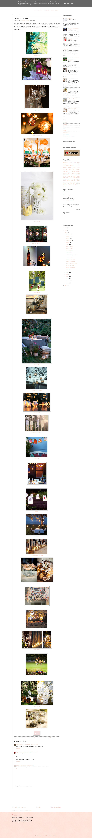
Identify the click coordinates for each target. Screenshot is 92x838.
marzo (67, 278)
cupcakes (34, 737)
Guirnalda (68, 269)
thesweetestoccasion (37, 390)
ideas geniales (48, 737)
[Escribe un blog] (31, 20)
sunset (36, 511)
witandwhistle (36, 268)
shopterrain (37, 110)
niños (78, 180)
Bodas (78, 163)
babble (36, 607)
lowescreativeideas (37, 135)
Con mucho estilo (23, 737)
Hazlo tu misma (71, 176)
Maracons (64, 180)
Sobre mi (65, 124)
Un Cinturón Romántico (73, 98)
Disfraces (65, 173)
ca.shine (37, 485)
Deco (64, 128)
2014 (66, 228)
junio (67, 272)
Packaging (65, 137)
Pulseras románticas (70, 259)
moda (68, 180)
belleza (64, 163)
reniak (36, 315)
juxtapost (36, 536)
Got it (72, 3)
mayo (67, 274)
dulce (73, 173)
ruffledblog (37, 221)
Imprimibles (76, 177)
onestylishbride (37, 730)
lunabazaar (36, 168)
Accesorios (65, 162)
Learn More (66, 3)
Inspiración (65, 132)
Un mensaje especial (70, 261)
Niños (64, 130)
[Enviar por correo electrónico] (30, 20)
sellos (73, 184)
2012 (66, 232)
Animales (70, 162)
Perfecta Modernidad (70, 267)
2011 (66, 285)
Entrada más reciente (19, 807)
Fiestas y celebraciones (68, 136)
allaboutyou (37, 292)
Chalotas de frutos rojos (71, 263)
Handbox (64, 176)
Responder (18, 748)
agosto (67, 242)
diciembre (68, 234)
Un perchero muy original (71, 254)
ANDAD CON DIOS (19, 744)
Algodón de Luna (20, 752)
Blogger (54, 835)
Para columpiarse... (70, 250)
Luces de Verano (69, 246)
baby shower (77, 162)
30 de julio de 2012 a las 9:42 (31, 752)
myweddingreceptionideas (37, 555)
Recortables (70, 183)
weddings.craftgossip (36, 432)
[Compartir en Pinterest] (34, 20)
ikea (37, 81)
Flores (72, 174)
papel (54, 737)
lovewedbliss (37, 583)
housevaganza (37, 649)
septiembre (68, 240)
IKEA (71, 177)
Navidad (73, 180)
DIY (43, 737)
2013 (66, 230)
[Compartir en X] (32, 20)
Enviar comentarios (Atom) (26, 810)
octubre (68, 238)
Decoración (39, 737)
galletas (78, 174)
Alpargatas (70, 18)
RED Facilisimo (76, 183)
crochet (29, 737)
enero (67, 283)
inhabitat (36, 458)
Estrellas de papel (72, 108)
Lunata (17, 765)
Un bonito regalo (69, 256)
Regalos (65, 184)
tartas (64, 186)
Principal (65, 122)
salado (69, 184)
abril (67, 276)
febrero (68, 280)
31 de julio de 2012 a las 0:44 (27, 765)
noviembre (68, 236)
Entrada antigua (56, 807)
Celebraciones (68, 165)
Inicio (38, 807)
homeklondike (37, 55)
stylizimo (36, 364)
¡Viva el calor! (69, 248)
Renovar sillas (69, 252)
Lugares (78, 179)
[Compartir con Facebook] (33, 20)
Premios (64, 183)
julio (67, 244)
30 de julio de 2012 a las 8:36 (30, 744)
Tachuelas (70, 68)
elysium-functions (36, 243)
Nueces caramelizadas (72, 78)
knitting (73, 179)
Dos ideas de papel (70, 265)
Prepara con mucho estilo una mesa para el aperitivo (73, 59)
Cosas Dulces (66, 134)
